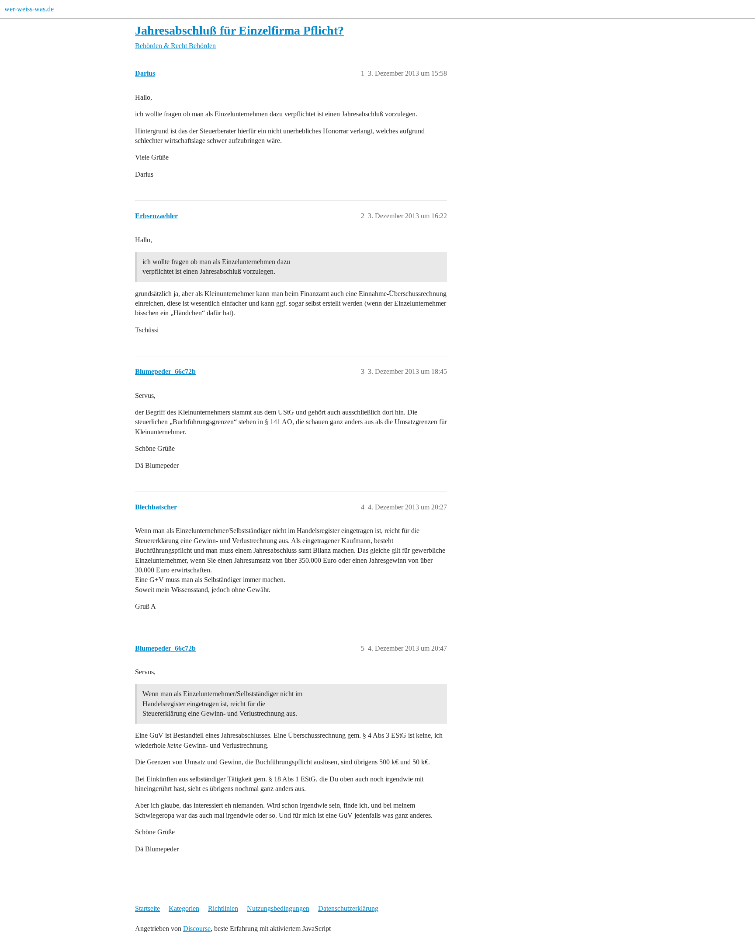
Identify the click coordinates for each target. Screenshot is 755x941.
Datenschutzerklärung (348, 908)
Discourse (197, 928)
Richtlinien (223, 908)
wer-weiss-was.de (29, 9)
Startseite (147, 908)
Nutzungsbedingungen (278, 908)
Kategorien (184, 908)
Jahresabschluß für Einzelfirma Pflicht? (239, 30)
